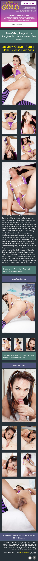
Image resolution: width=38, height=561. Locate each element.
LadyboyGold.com (24, 552)
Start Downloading (19, 279)
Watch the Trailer (19, 365)
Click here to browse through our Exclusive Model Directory (19, 536)
